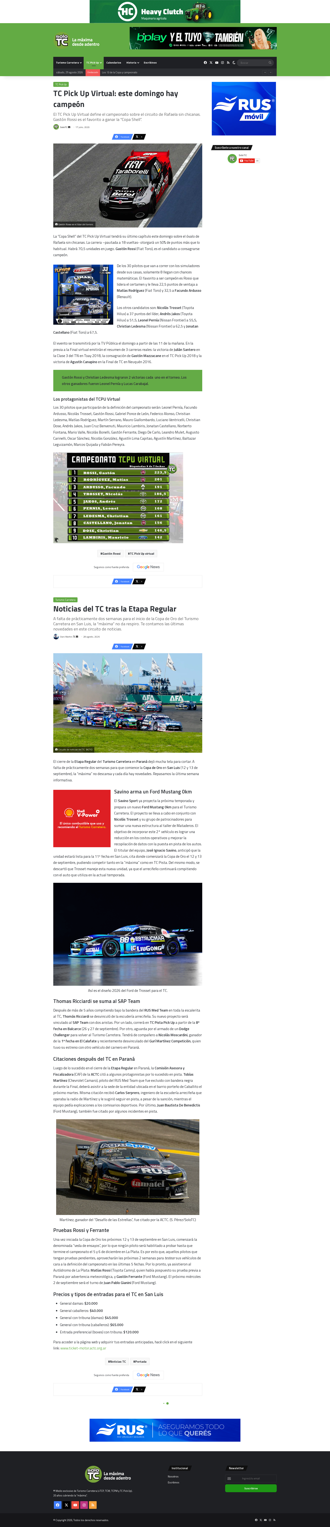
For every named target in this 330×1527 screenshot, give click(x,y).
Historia (131, 62)
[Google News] (148, 567)
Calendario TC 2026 (112, 72)
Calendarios (113, 62)
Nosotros (173, 1476)
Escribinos (150, 62)
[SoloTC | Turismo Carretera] (76, 40)
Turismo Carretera (67, 62)
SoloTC (63, 127)
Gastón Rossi (111, 553)
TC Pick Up (92, 62)
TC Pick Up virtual (142, 553)
